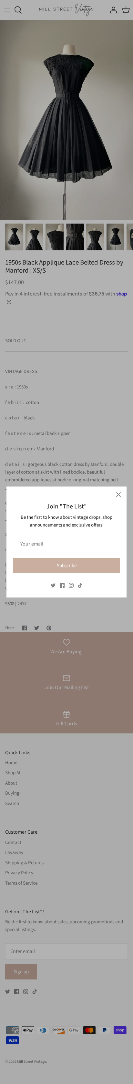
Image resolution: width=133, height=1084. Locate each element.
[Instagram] (71, 585)
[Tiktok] (80, 585)
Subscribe (67, 565)
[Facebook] (62, 585)
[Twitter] (53, 585)
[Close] (118, 494)
